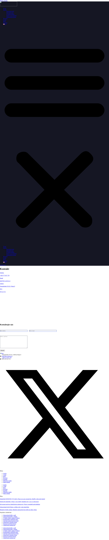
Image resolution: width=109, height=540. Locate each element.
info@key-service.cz (5, 281)
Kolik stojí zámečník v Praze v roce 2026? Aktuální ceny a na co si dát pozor (19, 501)
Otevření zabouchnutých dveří (10, 521)
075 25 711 (3, 291)
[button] (54, 135)
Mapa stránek (6, 482)
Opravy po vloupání (11, 15)
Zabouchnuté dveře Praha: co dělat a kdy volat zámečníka (14, 507)
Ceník (4, 20)
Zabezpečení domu (11, 17)
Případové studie (7, 480)
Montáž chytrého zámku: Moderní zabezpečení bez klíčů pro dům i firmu (18, 509)
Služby (5, 10)
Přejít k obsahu (4, 0)
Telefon (2, 272)
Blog (4, 21)
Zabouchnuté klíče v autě (9, 515)
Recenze (5, 18)
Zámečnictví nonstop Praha (10, 522)
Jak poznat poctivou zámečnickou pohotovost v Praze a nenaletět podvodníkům (20, 504)
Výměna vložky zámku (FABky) (11, 518)
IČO (1, 289)
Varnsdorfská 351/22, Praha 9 (7, 286)
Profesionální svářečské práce (10, 519)
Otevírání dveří (10, 11)
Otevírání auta (9, 12)
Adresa (2, 283)
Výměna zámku (10, 14)
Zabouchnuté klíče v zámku (10, 516)
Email (1, 278)
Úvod (4, 8)
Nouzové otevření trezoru (9, 523)
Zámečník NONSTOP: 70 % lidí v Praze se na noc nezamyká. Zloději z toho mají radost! (22, 499)
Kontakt (5, 22)
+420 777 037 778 (4, 275)
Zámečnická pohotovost (9, 525)
